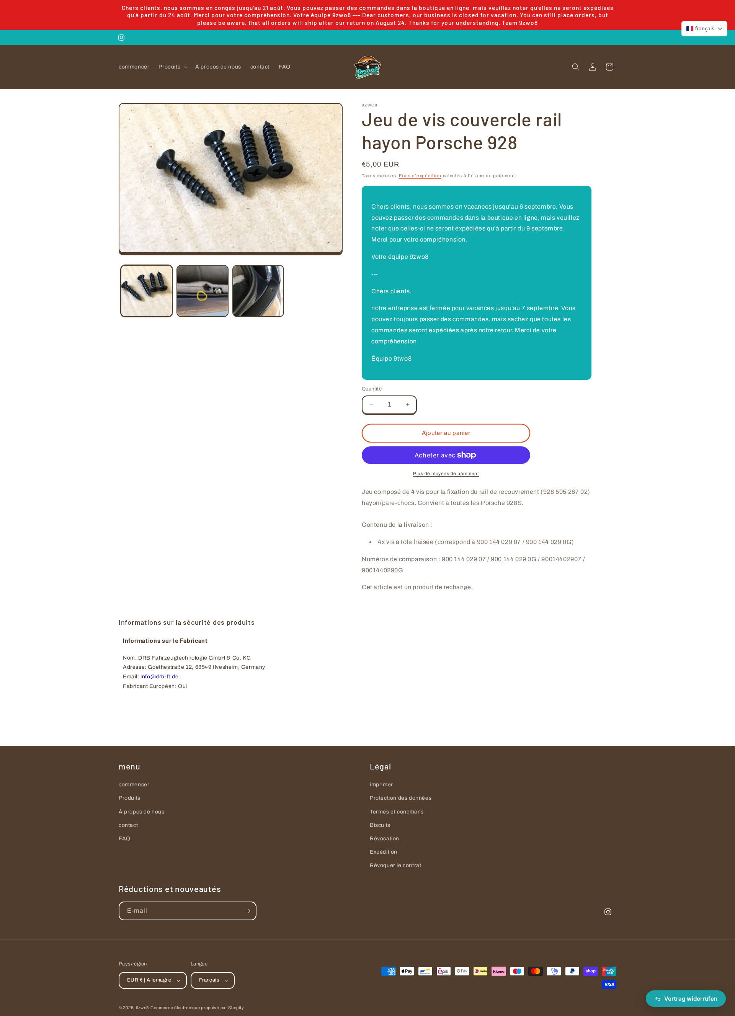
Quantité (372, 389)
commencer (134, 784)
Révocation (384, 838)
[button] (172, 67)
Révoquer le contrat (395, 865)
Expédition (383, 852)
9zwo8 (142, 1007)
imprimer (381, 784)
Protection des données (400, 798)
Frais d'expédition (420, 175)
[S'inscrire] (247, 911)
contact (128, 825)
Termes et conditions (397, 812)
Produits (129, 798)
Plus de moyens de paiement (446, 473)
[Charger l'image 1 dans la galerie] (147, 291)
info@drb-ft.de (159, 677)
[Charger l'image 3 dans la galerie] (258, 291)
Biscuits (380, 825)
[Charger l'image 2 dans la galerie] (202, 291)
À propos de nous (142, 812)
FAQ (125, 838)
